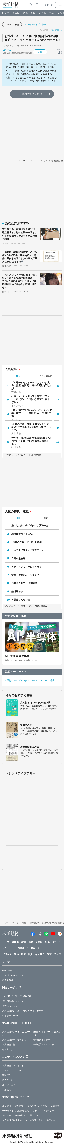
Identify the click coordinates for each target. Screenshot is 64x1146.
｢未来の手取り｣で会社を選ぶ (26, 542)
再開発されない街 (20, 599)
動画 (51, 13)
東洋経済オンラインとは (14, 1065)
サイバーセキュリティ (13, 975)
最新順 (16, 13)
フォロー (40, 52)
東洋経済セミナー (41, 1040)
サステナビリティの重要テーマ (27, 550)
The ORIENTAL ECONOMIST (16, 996)
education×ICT (9, 970)
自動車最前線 (18, 558)
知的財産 (6, 1115)
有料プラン (7, 1075)
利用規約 (6, 1089)
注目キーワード (14, 671)
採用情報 (19, 1105)
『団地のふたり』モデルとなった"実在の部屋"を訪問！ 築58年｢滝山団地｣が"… (31, 385)
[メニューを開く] (60, 5)
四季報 (21, 948)
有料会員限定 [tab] (45, 376)
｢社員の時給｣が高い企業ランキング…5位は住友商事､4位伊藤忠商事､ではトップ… (31, 427)
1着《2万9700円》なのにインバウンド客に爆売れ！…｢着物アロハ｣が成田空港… (31, 413)
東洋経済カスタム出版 (43, 1044)
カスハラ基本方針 (34, 1120)
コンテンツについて (12, 1070)
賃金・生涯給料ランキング (25, 575)
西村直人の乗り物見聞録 (24, 583)
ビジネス (6, 954)
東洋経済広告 (8, 1044)
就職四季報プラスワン (23, 533)
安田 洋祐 (6, 50)
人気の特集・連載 (17, 511)
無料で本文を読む (32, 93)
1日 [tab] (18, 518)
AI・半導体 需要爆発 (17, 656)
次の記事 (55, 30)
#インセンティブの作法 (34, 24)
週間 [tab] (46, 518)
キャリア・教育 (12, 24)
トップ (5, 13)
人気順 (42, 13)
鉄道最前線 (17, 591)
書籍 (33, 948)
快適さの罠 (26, 725)
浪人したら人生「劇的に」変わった (30, 525)
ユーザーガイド (9, 1085)
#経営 (52, 680)
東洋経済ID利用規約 (12, 1120)
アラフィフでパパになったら (26, 566)
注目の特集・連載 (15, 616)
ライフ (57, 954)
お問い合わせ (53, 1120)
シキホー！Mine (10, 1015)
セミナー (6, 948)
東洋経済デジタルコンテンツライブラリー (22, 1010)
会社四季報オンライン (13, 1001)
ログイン (49, 5)
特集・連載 (29, 13)
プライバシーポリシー (43, 1110)
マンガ (56, 942)
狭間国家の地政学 (29, 747)
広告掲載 (55, 1105)
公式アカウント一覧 (37, 1105)
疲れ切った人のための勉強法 (35, 702)
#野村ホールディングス (17, 680)
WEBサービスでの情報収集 (15, 1110)
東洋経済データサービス (14, 1040)
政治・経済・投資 (23, 954)
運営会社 (6, 1105)
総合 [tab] (18, 376)
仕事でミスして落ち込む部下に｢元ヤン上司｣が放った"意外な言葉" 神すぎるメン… (30, 399)
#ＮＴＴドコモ (39, 680)
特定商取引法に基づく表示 (28, 1115)
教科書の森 (7, 1049)
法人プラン (7, 1080)
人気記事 (11, 369)
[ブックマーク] (58, 52)
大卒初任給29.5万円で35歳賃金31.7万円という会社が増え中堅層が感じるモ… (31, 441)
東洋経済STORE (10, 1006)
